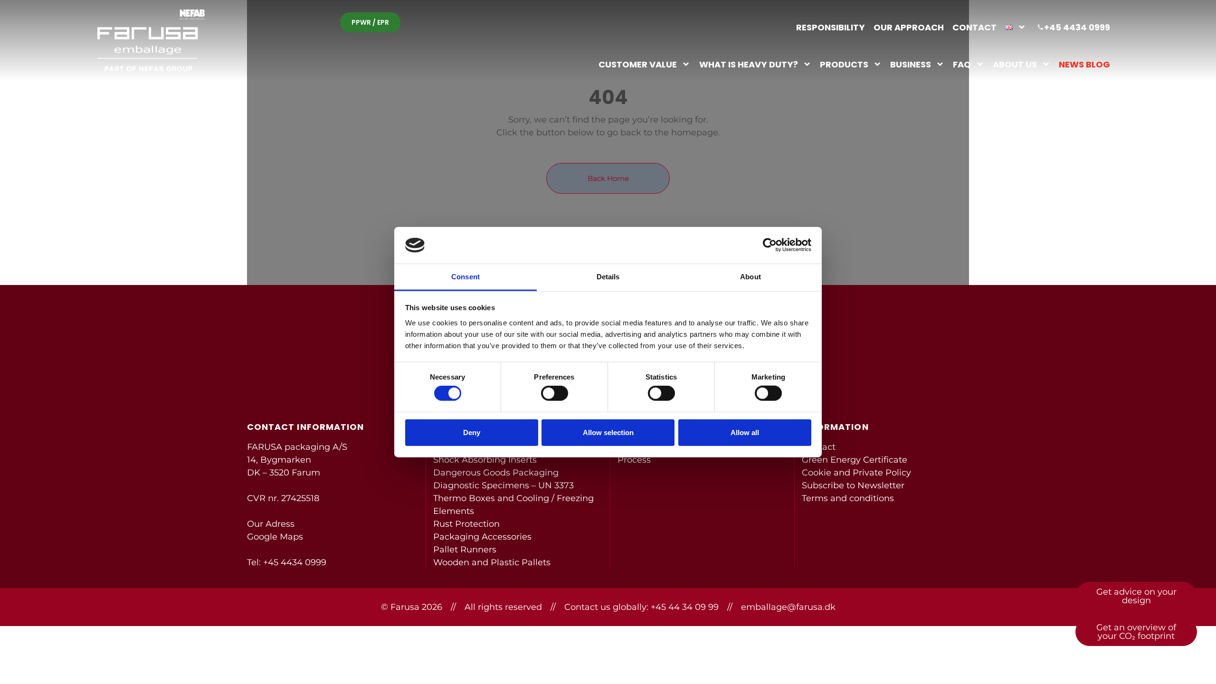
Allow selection (608, 432)
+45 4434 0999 (294, 562)
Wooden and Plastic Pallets (492, 562)
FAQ (962, 64)
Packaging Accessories (482, 537)
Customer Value (637, 64)
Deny (471, 432)
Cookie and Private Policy (856, 472)
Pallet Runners (464, 549)
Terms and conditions (848, 498)
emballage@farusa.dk (788, 607)
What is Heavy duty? (748, 64)
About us (1015, 64)
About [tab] (750, 277)
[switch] (554, 393)
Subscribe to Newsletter (853, 485)
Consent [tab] (465, 277)
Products (844, 64)
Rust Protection (466, 524)
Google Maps (275, 537)
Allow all (745, 432)
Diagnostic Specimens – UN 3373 (503, 485)
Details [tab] (608, 277)
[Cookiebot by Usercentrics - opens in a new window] (769, 245)
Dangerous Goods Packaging (496, 472)
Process (634, 460)
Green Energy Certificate (854, 460)
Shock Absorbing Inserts (485, 460)
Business (910, 64)
